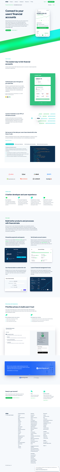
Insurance (32, 437)
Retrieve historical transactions (42, 144)
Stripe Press (45, 436)
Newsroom (45, 435)
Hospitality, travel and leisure (35, 435)
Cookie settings (46, 427)
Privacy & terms (46, 421)
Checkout (19, 421)
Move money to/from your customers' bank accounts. (14, 335)
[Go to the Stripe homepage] (7, 413)
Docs (54, 4)
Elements (19, 428)
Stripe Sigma (20, 443)
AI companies (33, 432)
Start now (8, 30)
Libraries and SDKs (34, 460)
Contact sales (50, 1)
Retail (32, 443)
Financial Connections (9, 4)
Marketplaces (33, 426)
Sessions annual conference (48, 420)
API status (32, 457)
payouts (7, 241)
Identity (19, 430)
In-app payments (33, 425)
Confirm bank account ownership (29, 144)
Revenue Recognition (21, 442)
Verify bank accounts (9, 144)
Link (18, 434)
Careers (44, 434)
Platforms (32, 429)
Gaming (32, 434)
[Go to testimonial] (29, 374)
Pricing (32, 1)
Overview (49, 4)
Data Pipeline (20, 426)
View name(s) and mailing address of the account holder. (15, 340)
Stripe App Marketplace (34, 448)
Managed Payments (21, 435)
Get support (45, 441)
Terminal (19, 446)
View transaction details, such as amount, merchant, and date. (15, 343)
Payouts (19, 439)
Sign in (45, 1)
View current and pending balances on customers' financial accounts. (16, 337)
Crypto (19, 425)
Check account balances (19, 144)
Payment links (20, 437)
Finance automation (34, 422)
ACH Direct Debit (19, 239)
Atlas (19, 416)
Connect (19, 424)
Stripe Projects (33, 461)
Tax (18, 445)
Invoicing (19, 432)
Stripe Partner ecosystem (35, 449)
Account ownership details (11, 339)
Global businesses (34, 424)
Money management (34, 428)
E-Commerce (33, 420)
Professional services (34, 441)
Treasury (19, 447)
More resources (46, 429)
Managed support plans (47, 443)
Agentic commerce (34, 417)
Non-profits (33, 439)
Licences (44, 425)
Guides (44, 415)
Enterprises (32, 415)
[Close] (58, 467)
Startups (32, 416)
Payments (19, 438)
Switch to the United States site (41, 469)
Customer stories (46, 416)
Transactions (9, 342)
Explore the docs (8, 140)
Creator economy (33, 433)
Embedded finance (34, 421)
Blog (44, 417)
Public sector (33, 442)
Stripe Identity (44, 242)
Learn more (33, 397)
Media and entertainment (35, 438)
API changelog (33, 458)
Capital (19, 420)
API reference (33, 456)
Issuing (19, 433)
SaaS (31, 430)
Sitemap (44, 426)
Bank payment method (10, 334)
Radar (19, 441)
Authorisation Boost (21, 417)
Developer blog (33, 462)
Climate (19, 422)
